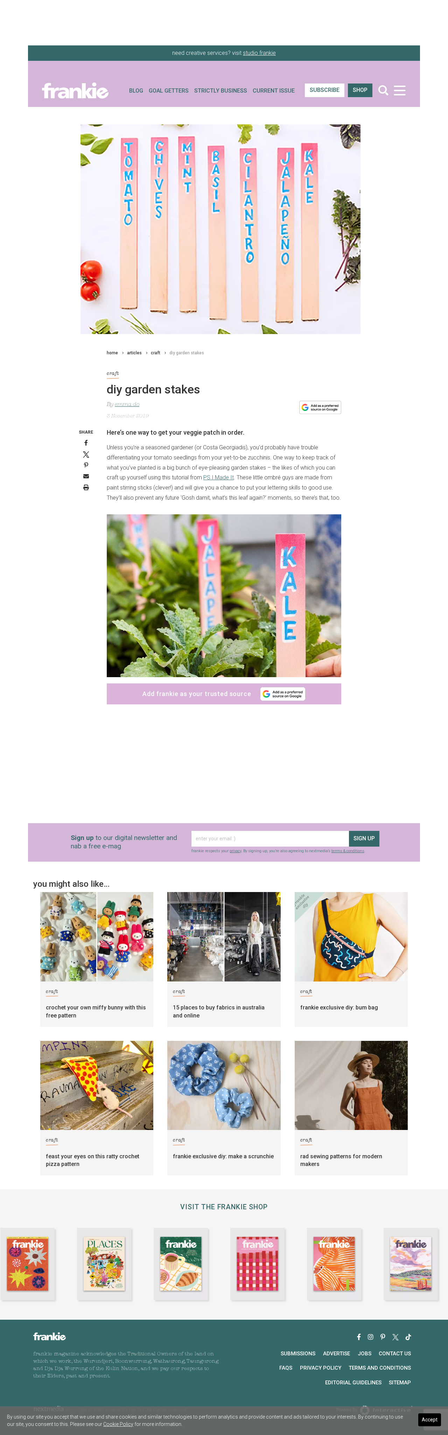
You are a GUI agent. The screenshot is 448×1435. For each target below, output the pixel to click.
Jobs (364, 1353)
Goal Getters (169, 90)
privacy (235, 851)
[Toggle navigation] (399, 90)
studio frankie (259, 53)
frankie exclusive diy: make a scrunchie (223, 1156)
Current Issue (274, 90)
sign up (364, 838)
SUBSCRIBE (325, 90)
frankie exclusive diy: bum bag (339, 1007)
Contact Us (395, 1353)
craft (155, 353)
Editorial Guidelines (353, 1382)
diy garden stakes (186, 353)
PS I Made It (218, 477)
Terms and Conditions (380, 1368)
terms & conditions (347, 851)
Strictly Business (220, 90)
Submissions (298, 1353)
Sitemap (400, 1382)
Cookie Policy (118, 1424)
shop (360, 90)
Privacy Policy (320, 1368)
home (112, 353)
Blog (136, 90)
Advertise (336, 1353)
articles (134, 353)
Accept (430, 1419)
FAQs (285, 1368)
